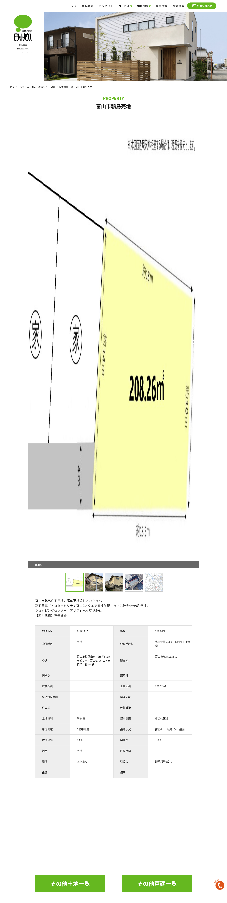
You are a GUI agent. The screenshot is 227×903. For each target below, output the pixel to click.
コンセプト (106, 6)
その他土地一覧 (70, 883)
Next (197, 342)
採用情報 (162, 6)
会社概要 (178, 6)
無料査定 (88, 6)
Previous (30, 342)
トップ (72, 6)
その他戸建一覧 (157, 883)
